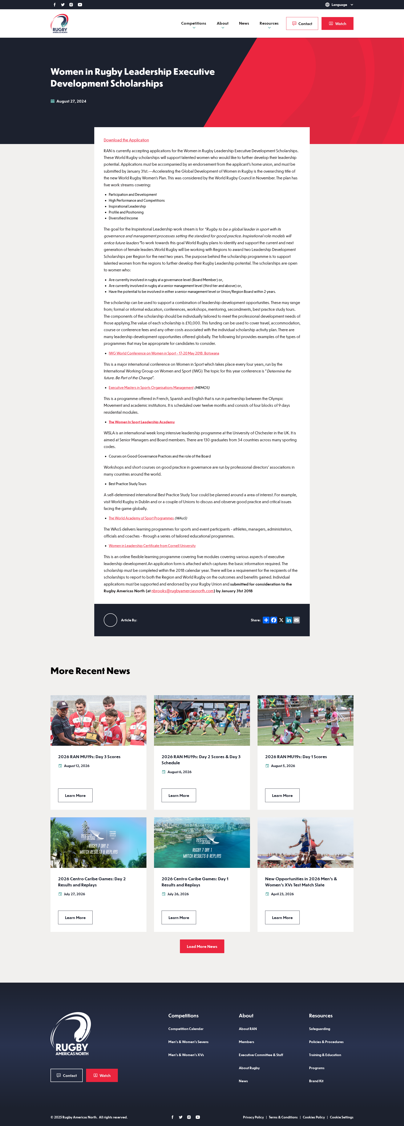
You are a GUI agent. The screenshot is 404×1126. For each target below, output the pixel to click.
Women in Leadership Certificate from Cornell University (152, 545)
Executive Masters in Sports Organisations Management (151, 387)
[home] (59, 23)
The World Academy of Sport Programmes (141, 518)
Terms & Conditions (283, 1117)
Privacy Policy (253, 1117)
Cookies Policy (314, 1117)
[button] (333, 4)
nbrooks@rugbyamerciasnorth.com (183, 590)
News (244, 23)
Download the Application (126, 139)
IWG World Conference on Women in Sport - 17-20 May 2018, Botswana (164, 353)
